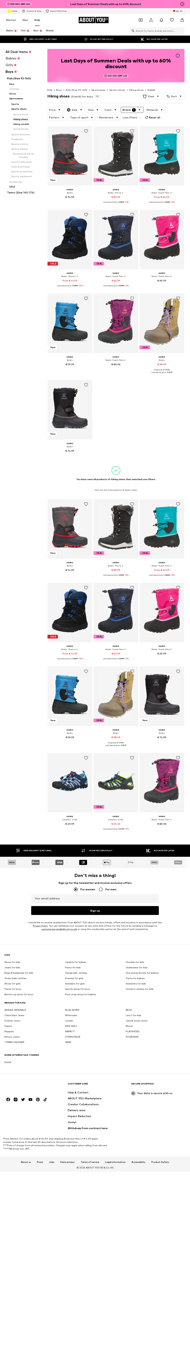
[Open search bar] (132, 30)
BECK (129, 1010)
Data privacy (67, 1162)
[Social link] (8, 1099)
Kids (37, 19)
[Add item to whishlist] (86, 131)
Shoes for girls (12, 983)
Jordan (69, 1020)
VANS (68, 1042)
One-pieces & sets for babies (142, 972)
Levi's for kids (133, 1015)
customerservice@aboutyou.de (59, 929)
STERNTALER (72, 1036)
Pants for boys (12, 989)
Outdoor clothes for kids (139, 989)
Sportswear (98, 90)
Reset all (154, 117)
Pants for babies (135, 978)
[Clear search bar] (182, 30)
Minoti (129, 1026)
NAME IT (70, 1031)
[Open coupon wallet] (140, 20)
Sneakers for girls (75, 983)
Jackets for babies (75, 962)
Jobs (51, 1162)
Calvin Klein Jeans (14, 1015)
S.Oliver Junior (12, 1020)
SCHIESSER (132, 1036)
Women (11, 19)
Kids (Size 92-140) (76, 90)
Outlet (14, 11)
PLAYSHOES (133, 1031)
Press (40, 1162)
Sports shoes (117, 90)
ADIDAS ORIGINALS (15, 1010)
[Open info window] (182, 4)
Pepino (8, 1026)
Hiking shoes (136, 90)
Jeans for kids (12, 967)
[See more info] (70, 202)
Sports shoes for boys (77, 989)
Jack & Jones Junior (137, 1020)
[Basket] (182, 20)
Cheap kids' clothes (76, 972)
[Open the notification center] (161, 20)
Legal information (115, 1162)
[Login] (151, 20)
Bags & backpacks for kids (18, 972)
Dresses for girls (74, 978)
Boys (59, 90)
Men (25, 19)
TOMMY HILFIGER (14, 1042)
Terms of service (90, 1162)
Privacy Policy (40, 925)
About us (26, 1162)
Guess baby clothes (15, 978)
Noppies (9, 1031)
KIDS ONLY (71, 1026)
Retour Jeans (12, 1036)
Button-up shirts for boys (18, 994)
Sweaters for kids (136, 983)
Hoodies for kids (135, 962)
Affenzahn (71, 1015)
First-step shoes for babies (80, 994)
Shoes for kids (12, 962)
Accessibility (138, 1162)
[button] (151, 96)
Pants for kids (73, 967)
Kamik (151, 90)
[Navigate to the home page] (24, 1085)
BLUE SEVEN (72, 1010)
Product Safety (160, 1162)
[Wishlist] (172, 20)
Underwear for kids (136, 967)
